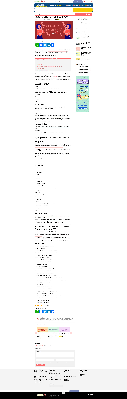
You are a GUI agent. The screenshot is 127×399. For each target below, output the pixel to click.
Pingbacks (47, 345)
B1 (41, 14)
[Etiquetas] (85, 34)
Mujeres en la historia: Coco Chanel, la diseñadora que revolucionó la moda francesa (86, 53)
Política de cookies (82, 374)
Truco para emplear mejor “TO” (43, 70)
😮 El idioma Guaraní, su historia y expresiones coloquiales (85, 43)
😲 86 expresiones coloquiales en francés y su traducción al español (85, 58)
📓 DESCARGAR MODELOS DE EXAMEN (83, 69)
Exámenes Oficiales (67, 1)
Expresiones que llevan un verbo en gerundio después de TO (49, 66)
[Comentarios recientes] (81, 34)
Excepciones (39, 64)
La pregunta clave (40, 68)
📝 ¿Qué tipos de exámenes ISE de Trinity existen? (63, 334)
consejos (46, 14)
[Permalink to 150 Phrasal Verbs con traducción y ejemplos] (78, 49)
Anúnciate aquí (78, 1)
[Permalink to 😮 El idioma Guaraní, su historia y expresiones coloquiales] (78, 44)
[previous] (36, 333)
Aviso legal (81, 371)
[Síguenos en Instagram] (88, 14)
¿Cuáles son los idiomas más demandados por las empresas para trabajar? (53, 335)
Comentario (38, 351)
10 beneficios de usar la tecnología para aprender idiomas (41, 335)
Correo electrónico (59, 358)
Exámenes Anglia (66, 379)
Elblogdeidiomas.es (39, 19)
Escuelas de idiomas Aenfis (68, 372)
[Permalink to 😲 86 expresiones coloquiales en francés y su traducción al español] (78, 59)
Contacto (81, 375)
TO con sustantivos (40, 62)
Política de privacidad (83, 372)
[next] (71, 333)
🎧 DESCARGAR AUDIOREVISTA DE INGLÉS (83, 72)
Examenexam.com (66, 371)
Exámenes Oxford (66, 380)
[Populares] (78, 34)
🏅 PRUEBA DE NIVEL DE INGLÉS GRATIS (83, 66)
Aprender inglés (38, 14)
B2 (43, 14)
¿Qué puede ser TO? (41, 59)
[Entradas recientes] (89, 34)
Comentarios (40, 345)
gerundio (55, 76)
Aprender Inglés (47, 1)
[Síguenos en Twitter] (89, 14)
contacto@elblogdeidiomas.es (38, 381)
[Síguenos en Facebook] (86, 14)
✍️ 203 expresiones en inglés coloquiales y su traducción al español (85, 37)
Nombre (37, 358)
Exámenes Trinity (66, 377)
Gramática (50, 14)
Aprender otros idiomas (57, 1)
